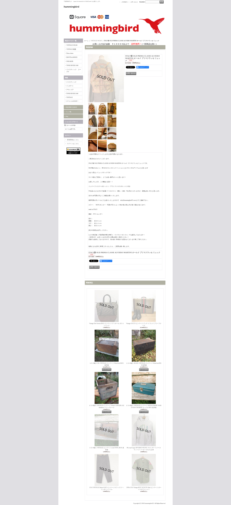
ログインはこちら (73, 143)
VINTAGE (69, 97)
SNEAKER (69, 61)
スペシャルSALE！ (72, 101)
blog (67, 116)
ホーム (86, 41)
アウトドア (70, 90)
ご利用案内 (124, 2)
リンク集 (68, 112)
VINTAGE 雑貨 (71, 49)
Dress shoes (69, 53)
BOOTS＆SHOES (71, 57)
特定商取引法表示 (71, 107)
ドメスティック (71, 82)
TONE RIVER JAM (72, 65)
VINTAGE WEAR (71, 45)
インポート (70, 86)
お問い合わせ (134, 2)
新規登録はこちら (73, 140)
